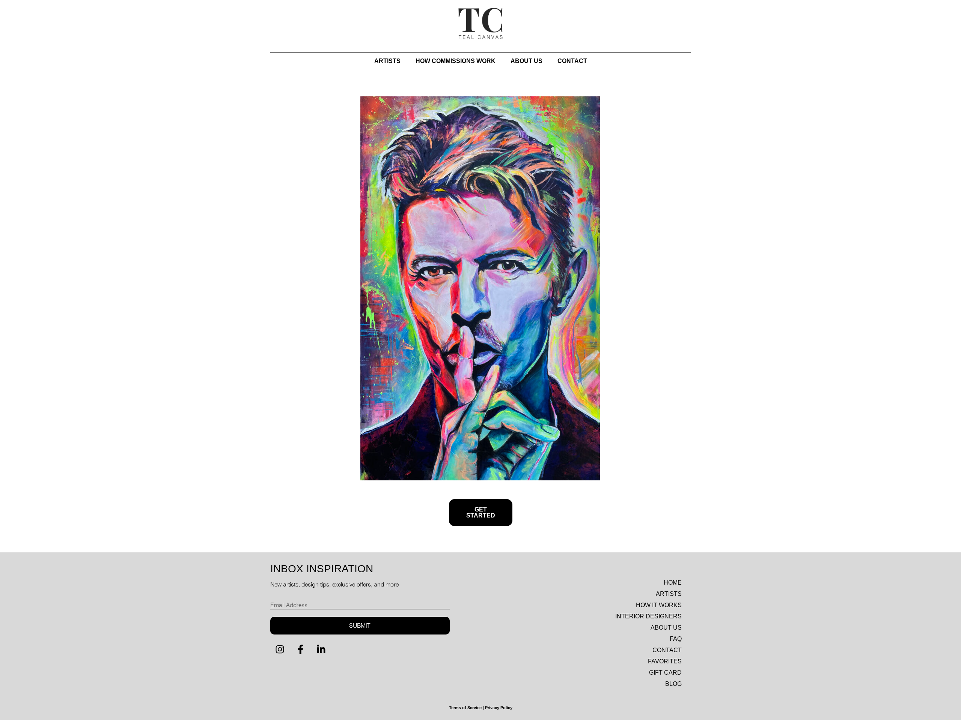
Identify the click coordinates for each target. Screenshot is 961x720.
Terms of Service (465, 707)
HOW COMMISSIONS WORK (456, 61)
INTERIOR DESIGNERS (648, 616)
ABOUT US (526, 61)
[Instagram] (279, 649)
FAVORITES (665, 661)
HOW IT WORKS (659, 605)
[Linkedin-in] (321, 649)
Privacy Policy (498, 707)
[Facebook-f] (300, 649)
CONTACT (572, 61)
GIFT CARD (665, 672)
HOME (673, 582)
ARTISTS (387, 61)
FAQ (676, 639)
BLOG (673, 684)
